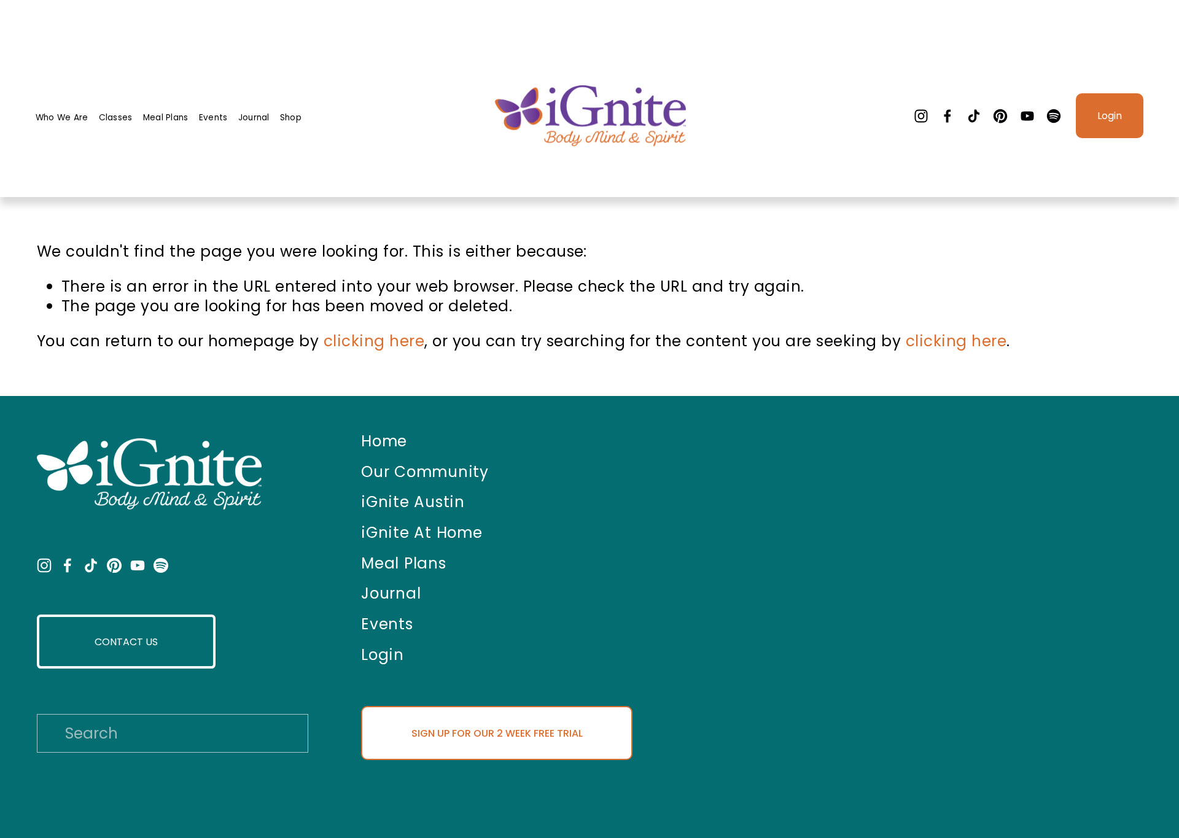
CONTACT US (126, 642)
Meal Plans (166, 117)
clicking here (374, 341)
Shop (291, 117)
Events (213, 117)
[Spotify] (1054, 116)
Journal (254, 117)
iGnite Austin (413, 502)
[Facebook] (947, 116)
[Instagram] (921, 116)
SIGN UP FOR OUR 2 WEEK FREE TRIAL (497, 733)
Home (384, 441)
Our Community (425, 472)
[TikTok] (974, 116)
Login (1109, 116)
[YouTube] (1027, 116)
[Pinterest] (1000, 116)
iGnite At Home (421, 533)
